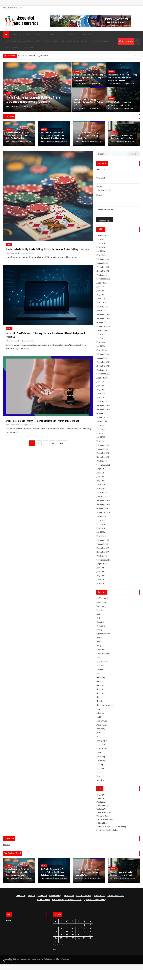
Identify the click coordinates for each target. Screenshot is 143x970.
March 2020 (101, 536)
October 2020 (102, 508)
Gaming (8, 93)
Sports (99, 752)
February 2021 (102, 493)
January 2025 (101, 310)
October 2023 (101, 370)
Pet (97, 737)
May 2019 (100, 576)
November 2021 (102, 457)
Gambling (100, 677)
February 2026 (102, 259)
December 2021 (102, 453)
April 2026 (100, 251)
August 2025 (101, 283)
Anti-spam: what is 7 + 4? (105, 209)
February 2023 (102, 402)
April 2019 (100, 580)
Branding (100, 606)
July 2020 (100, 520)
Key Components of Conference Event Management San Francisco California (50, 56)
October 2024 (102, 322)
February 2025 (102, 307)
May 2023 (100, 390)
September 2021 (103, 465)
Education (100, 650)
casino (99, 614)
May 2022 (100, 433)
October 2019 (101, 556)
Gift (98, 697)
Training (100, 768)
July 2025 (100, 287)
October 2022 (102, 413)
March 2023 (101, 398)
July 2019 (100, 568)
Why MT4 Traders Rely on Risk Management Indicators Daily (119, 103)
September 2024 (103, 326)
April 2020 (100, 532)
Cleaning (100, 622)
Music (98, 733)
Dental (99, 642)
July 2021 (100, 473)
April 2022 (100, 437)
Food (98, 673)
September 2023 (103, 374)
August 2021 (101, 469)
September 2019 (103, 560)
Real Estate (101, 745)
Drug (98, 646)
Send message (104, 221)
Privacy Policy (51, 41)
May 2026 (100, 247)
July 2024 (100, 334)
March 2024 (101, 350)
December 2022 (103, 405)
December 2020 (103, 500)
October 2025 (101, 275)
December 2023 (102, 362)
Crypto (99, 630)
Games (99, 681)
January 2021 (101, 497)
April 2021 (100, 485)
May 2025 (100, 295)
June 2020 (100, 524)
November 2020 (103, 504)
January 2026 (102, 263)
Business (100, 610)
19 (67, 935)
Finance (111, 71)
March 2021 (101, 489)
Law (98, 709)
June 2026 (100, 243)
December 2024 (103, 314)
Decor (98, 638)
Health (99, 701)
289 (52, 443)
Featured (100, 665)
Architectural (102, 598)
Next (62, 443)
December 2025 (103, 267)
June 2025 (100, 291)
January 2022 (102, 449)
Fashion (99, 658)
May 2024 (100, 342)
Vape (98, 776)
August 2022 (101, 421)
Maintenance (102, 725)
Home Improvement (105, 705)
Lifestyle (100, 713)
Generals (100, 693)
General (99, 689)
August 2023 (101, 378)
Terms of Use (12, 48)
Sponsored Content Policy (74, 41)
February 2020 (102, 540)
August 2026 (101, 235)
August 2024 (101, 330)
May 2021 (100, 481)
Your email (100, 178)
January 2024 (102, 358)
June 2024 (100, 338)
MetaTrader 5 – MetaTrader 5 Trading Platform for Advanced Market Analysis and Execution (122, 77)
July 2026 (100, 239)
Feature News (102, 662)
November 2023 (102, 366)
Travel (99, 772)
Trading (99, 764)
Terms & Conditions (101, 41)
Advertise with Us (34, 34)
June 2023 (100, 386)
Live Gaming (101, 721)
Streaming (100, 757)
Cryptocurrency (103, 634)
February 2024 (102, 354)
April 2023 (100, 394)
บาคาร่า (9, 920)
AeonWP (8, 961)
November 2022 (103, 409)
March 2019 (101, 584)
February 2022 (102, 445)
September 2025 (103, 279)
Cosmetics (100, 626)
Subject (99, 187)
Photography (101, 741)
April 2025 (100, 299)
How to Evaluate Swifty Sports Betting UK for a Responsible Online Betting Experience (33, 99)
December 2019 (102, 548)
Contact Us (53, 34)
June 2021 (100, 477)
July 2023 (100, 382)
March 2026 (101, 255)
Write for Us (28, 48)
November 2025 (103, 271)
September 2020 (103, 512)
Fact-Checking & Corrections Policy (23, 41)
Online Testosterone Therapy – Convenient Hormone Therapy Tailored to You (88, 102)
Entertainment (102, 654)
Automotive (101, 602)
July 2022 (100, 425)
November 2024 (103, 318)
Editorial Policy (86, 34)
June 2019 (100, 572)
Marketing (100, 729)
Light (98, 717)
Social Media (101, 749)
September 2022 (103, 417)
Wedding (100, 780)
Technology (101, 760)
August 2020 (101, 516)
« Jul (54, 949)
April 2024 (100, 346)
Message (99, 195)
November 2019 (102, 552)
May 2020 (100, 528)
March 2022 (101, 441)
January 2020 (102, 544)
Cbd (98, 618)
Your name (100, 169)
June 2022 (100, 429)
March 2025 (101, 303)
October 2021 (101, 461)
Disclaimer (68, 34)
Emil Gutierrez (12, 107)
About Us (17, 34)
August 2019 (101, 564)
